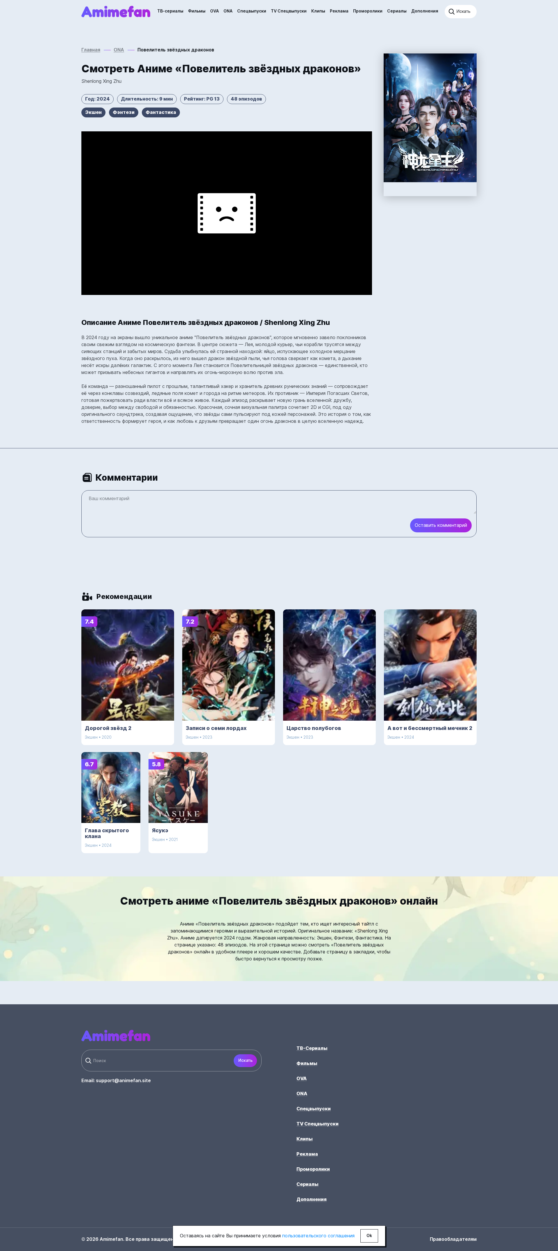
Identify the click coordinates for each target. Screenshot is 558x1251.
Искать (245, 1060)
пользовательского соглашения (318, 1236)
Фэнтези (124, 112)
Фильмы (196, 11)
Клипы (318, 11)
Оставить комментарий (441, 525)
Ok (369, 1235)
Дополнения (424, 11)
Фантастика (161, 112)
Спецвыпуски (251, 11)
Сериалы (397, 11)
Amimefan (116, 11)
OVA (214, 11)
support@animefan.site (123, 1080)
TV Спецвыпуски (289, 11)
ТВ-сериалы (170, 11)
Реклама (339, 11)
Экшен (93, 112)
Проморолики (367, 11)
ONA (228, 11)
